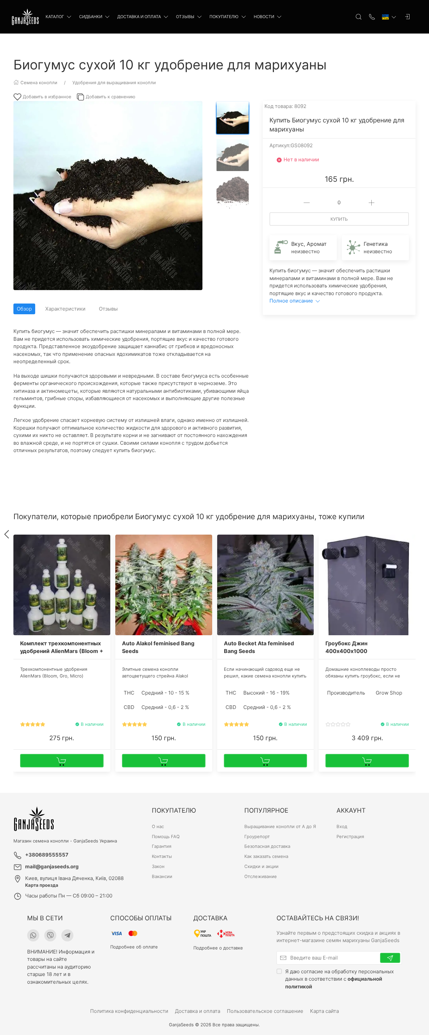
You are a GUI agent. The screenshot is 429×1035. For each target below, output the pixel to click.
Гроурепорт (257, 836)
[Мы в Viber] (50, 935)
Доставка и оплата (139, 16)
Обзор (24, 309)
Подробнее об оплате (134, 946)
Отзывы (185, 16)
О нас (158, 826)
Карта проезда (41, 885)
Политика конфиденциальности (129, 1011)
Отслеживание (260, 876)
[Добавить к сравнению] (105, 555)
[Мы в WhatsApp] (33, 935)
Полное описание (291, 300)
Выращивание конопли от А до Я (280, 826)
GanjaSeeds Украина (95, 840)
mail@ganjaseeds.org (52, 866)
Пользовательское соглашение (265, 1011)
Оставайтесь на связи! (318, 918)
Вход (341, 826)
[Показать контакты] (372, 17)
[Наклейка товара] (18, 540)
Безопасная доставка (267, 846)
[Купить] (62, 760)
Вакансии (162, 876)
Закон (158, 866)
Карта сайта (324, 1011)
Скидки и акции (261, 866)
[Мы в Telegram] (67, 935)
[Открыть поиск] (358, 17)
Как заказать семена (266, 856)
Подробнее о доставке (218, 947)
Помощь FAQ (166, 836)
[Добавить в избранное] (105, 543)
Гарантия (161, 846)
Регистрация (350, 836)
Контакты (162, 856)
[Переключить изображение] (232, 117)
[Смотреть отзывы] (32, 724)
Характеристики (65, 309)
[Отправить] (390, 958)
